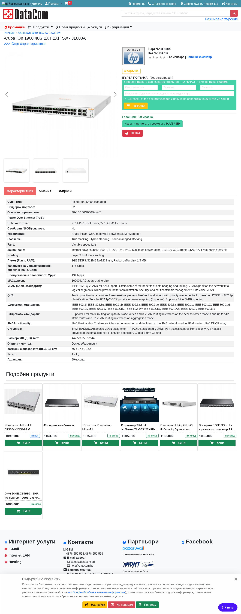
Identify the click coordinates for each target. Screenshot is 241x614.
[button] (53, 3)
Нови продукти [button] (71, 27)
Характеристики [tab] (20, 191)
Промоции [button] (16, 27)
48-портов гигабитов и (58, 425)
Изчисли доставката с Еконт (135, 571)
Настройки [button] (96, 604)
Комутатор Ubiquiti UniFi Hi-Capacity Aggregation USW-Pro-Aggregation (176, 429)
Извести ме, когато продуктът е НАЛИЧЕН (152, 123)
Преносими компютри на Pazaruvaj (138, 554)
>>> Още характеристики (25, 44)
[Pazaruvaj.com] (138, 549)
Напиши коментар (199, 57)
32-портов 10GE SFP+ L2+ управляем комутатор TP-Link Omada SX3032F (215, 429)
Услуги (96, 27)
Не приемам (123, 604)
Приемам (148, 604)
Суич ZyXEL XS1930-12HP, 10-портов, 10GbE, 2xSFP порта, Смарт (22, 497)
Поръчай (137, 105)
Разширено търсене (221, 19)
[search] (234, 13)
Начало (9, 32)
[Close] (236, 579)
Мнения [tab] (45, 191)
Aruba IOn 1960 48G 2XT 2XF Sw (39, 32)
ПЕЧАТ (134, 133)
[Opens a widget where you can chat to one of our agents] (227, 607)
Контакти (231, 3)
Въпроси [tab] (65, 191)
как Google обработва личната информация (96, 592)
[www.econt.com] (138, 564)
